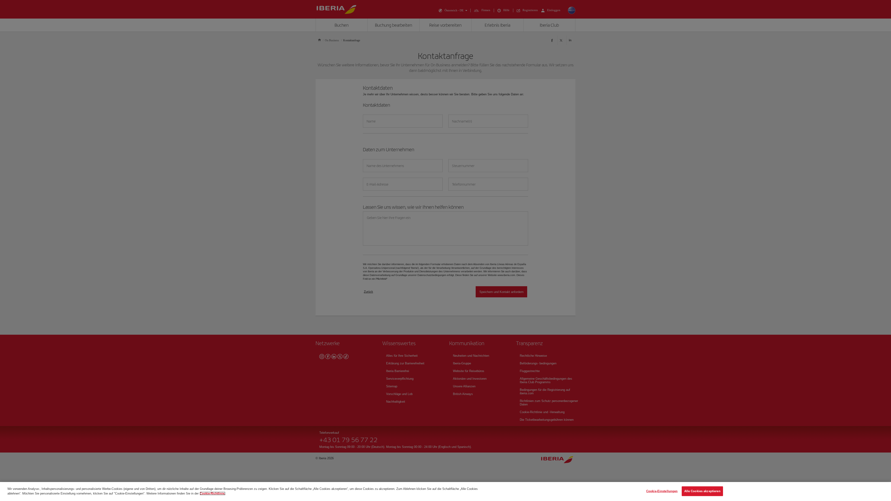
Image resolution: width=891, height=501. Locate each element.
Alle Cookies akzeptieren (702, 491)
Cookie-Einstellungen (662, 491)
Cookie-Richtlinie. (212, 493)
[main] (445, 491)
